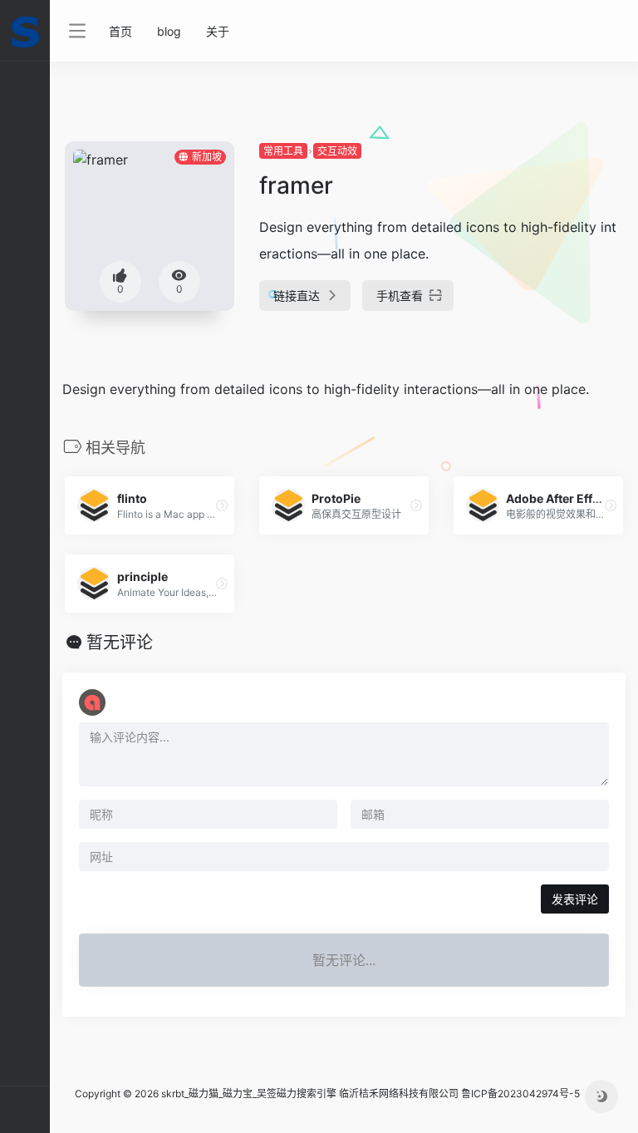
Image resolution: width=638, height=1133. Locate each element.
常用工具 (283, 151)
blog (169, 31)
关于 (217, 31)
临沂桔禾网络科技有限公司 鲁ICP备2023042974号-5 (459, 1093)
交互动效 (337, 151)
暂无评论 (119, 643)
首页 (120, 31)
